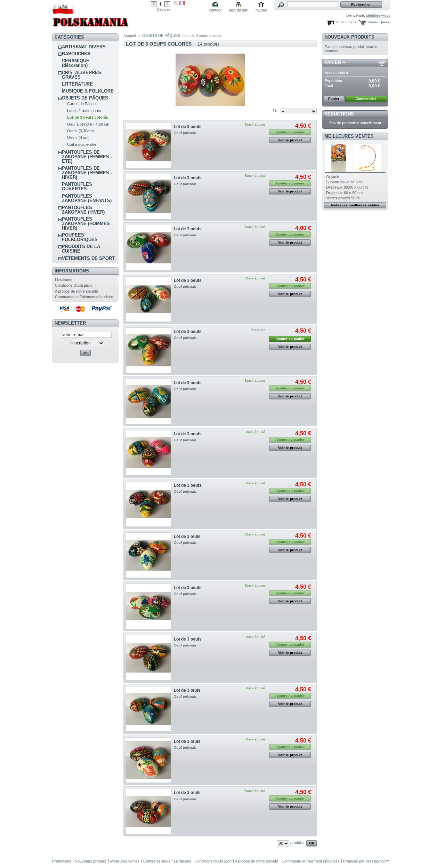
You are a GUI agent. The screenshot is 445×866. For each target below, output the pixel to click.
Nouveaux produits (349, 37)
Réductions (339, 114)
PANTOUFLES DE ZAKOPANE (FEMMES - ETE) (87, 157)
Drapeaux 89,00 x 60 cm (347, 187)
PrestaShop (376, 861)
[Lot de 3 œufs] (148, 555)
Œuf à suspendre (81, 144)
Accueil (129, 35)
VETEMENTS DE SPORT (88, 258)
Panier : (373, 22)
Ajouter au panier (290, 339)
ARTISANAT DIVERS (84, 46)
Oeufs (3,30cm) (80, 131)
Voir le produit (290, 140)
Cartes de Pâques (82, 104)
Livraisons (63, 280)
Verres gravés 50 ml (343, 198)
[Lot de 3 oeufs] (148, 145)
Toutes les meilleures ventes (354, 205)
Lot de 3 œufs (187, 536)
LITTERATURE (77, 84)
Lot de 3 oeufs (188, 126)
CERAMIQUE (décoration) (75, 63)
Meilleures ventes (349, 136)
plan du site (238, 10)
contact (215, 10)
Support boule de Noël (344, 182)
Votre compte (346, 22)
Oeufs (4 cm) (78, 137)
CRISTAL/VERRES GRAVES (81, 75)
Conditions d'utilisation (73, 285)
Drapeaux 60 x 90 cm (344, 193)
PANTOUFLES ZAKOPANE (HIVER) (83, 210)
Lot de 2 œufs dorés (84, 111)
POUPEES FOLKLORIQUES (80, 237)
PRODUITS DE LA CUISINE (81, 249)
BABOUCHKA (76, 53)
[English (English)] (175, 4)
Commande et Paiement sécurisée (84, 297)
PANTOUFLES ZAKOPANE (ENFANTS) (87, 198)
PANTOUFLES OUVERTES (77, 186)
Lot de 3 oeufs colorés (87, 117)
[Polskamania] (91, 28)
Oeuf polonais (185, 133)
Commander (366, 99)
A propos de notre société (76, 291)
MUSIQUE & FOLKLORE (88, 91)
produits (297, 843)
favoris (261, 10)
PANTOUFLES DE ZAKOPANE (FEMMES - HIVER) (87, 173)
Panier (332, 62)
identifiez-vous (378, 15)
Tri (275, 111)
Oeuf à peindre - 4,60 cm (88, 124)
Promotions (61, 861)
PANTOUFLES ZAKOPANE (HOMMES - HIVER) (87, 223)
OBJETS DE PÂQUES (85, 98)
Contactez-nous (156, 861)
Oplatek (332, 177)
